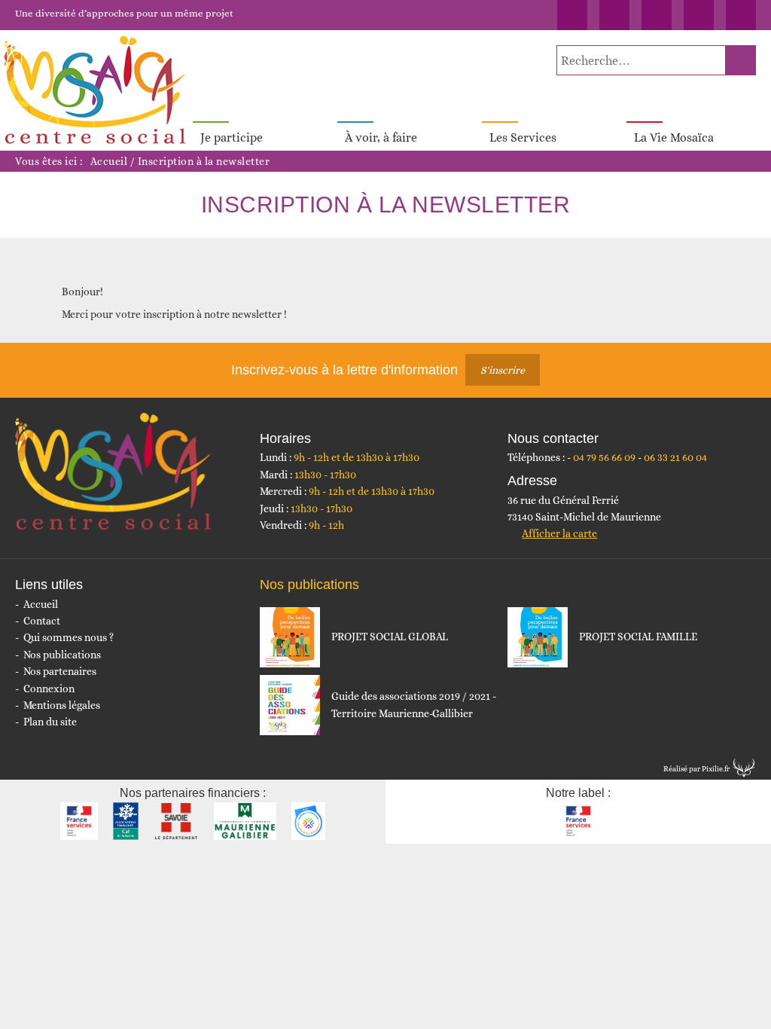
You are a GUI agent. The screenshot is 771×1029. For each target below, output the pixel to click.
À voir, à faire (381, 137)
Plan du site (50, 722)
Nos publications (62, 655)
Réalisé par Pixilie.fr (696, 769)
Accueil (109, 161)
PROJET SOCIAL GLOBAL (389, 637)
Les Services (522, 137)
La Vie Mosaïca (674, 137)
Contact (41, 621)
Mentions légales (61, 705)
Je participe (231, 137)
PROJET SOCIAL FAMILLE (638, 637)
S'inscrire (502, 370)
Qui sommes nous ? (68, 637)
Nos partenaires (59, 671)
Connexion (49, 688)
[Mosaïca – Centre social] (96, 90)
